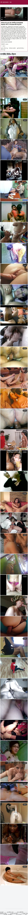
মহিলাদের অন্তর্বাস (12, 48)
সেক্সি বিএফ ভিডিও (3, 913)
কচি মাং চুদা (3, 49)
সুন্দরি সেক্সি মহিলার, (20, 48)
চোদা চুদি (1, 912)
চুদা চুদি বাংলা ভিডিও (14, 913)
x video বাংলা (25, 913)
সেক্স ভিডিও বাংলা (10, 912)
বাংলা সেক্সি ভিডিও (20, 912)
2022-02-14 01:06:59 (6, 42)
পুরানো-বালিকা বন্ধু (4, 48)
